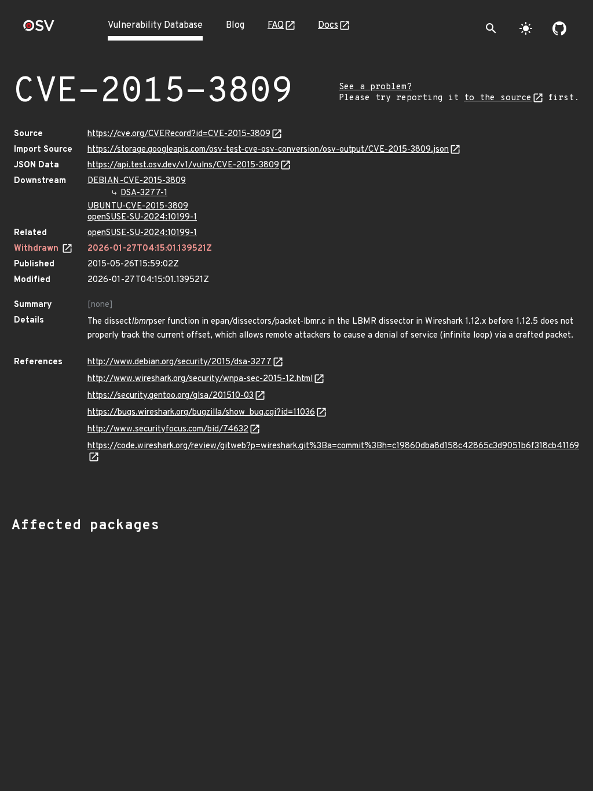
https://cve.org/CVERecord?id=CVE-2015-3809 (178, 134)
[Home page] (38, 29)
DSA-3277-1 (143, 193)
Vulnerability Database (155, 25)
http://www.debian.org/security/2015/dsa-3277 (179, 362)
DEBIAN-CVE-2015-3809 (136, 180)
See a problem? (375, 87)
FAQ (276, 25)
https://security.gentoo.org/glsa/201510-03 (170, 395)
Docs (328, 25)
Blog (235, 25)
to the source (498, 98)
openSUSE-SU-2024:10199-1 (142, 217)
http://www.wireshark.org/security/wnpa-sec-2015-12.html (200, 378)
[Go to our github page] (559, 28)
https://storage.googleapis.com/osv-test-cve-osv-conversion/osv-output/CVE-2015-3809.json (268, 149)
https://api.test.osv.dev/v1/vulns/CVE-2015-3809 (183, 165)
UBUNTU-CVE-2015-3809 (137, 206)
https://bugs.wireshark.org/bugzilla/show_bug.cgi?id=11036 (201, 412)
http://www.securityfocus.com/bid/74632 (167, 429)
